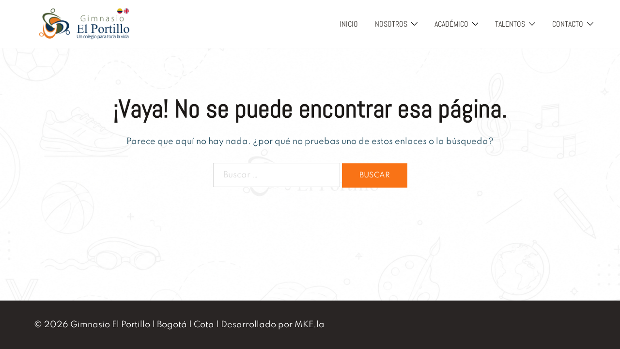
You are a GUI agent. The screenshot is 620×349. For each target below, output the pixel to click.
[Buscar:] (276, 175)
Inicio (349, 24)
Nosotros (391, 24)
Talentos (510, 24)
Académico (451, 24)
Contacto (567, 24)
